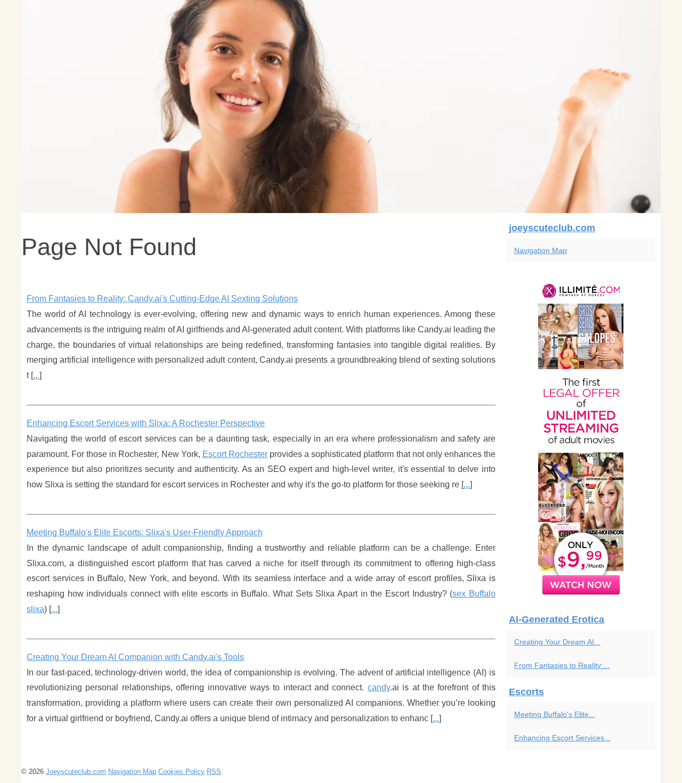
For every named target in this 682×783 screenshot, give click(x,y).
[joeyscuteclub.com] (341, 106)
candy (379, 687)
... (36, 375)
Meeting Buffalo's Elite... (554, 714)
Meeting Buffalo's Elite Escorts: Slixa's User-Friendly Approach (145, 532)
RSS (214, 772)
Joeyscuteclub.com (76, 772)
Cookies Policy (181, 772)
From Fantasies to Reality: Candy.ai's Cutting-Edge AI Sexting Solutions (162, 298)
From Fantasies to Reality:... (562, 665)
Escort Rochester (234, 454)
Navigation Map (540, 250)
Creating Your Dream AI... (557, 642)
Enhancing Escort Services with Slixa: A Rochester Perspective (146, 423)
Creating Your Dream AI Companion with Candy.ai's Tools (135, 657)
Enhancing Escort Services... (562, 737)
